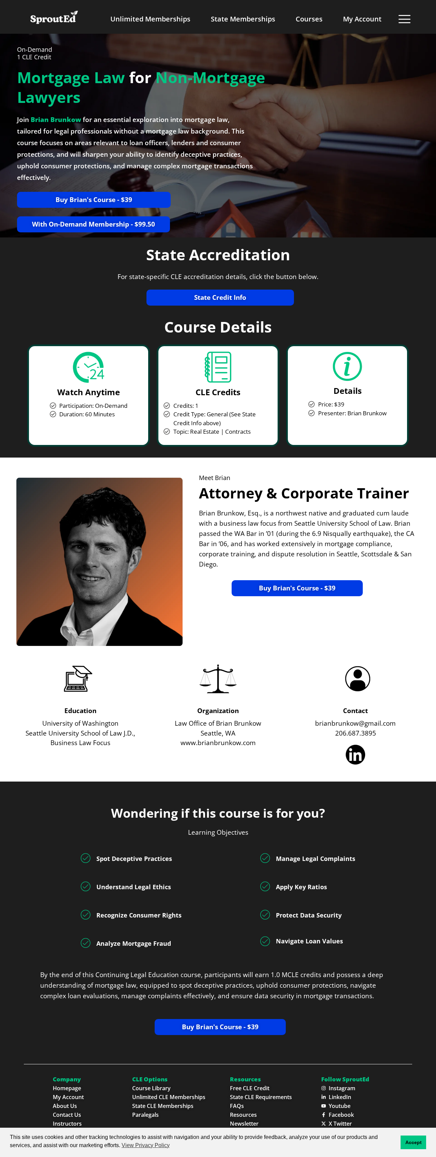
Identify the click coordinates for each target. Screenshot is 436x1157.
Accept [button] (413, 1142)
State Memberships (243, 19)
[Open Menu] (404, 19)
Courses (309, 19)
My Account (362, 19)
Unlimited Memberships (150, 19)
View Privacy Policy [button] (146, 1145)
